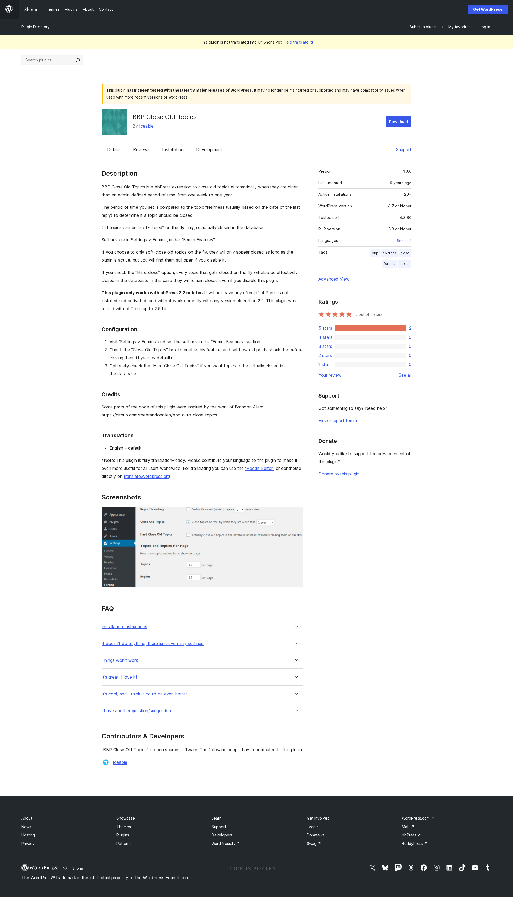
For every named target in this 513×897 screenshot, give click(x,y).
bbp (375, 253)
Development (209, 149)
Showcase (125, 818)
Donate (315, 835)
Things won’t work (120, 660)
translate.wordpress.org (147, 476)
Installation (173, 149)
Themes (123, 826)
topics (404, 264)
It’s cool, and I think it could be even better (144, 694)
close (405, 253)
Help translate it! (298, 42)
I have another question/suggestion (136, 710)
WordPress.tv (226, 843)
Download (398, 121)
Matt (408, 826)
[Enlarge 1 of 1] (295, 514)
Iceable (146, 126)
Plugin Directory (35, 27)
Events (313, 826)
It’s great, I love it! (119, 677)
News (26, 826)
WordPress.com (418, 818)
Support (403, 149)
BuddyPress (415, 843)
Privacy (27, 843)
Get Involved (318, 818)
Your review (329, 375)
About (26, 818)
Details (114, 149)
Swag (314, 843)
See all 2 (404, 240)
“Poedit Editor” (259, 468)
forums (389, 264)
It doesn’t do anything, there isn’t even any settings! (153, 643)
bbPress (389, 253)
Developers (222, 835)
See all (405, 375)
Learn (216, 818)
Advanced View (333, 279)
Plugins (122, 835)
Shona (77, 868)
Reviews (141, 149)
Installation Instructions (124, 626)
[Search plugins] (78, 60)
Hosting (28, 835)
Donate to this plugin (338, 474)
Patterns (123, 843)
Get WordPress (488, 9)
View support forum (337, 420)
